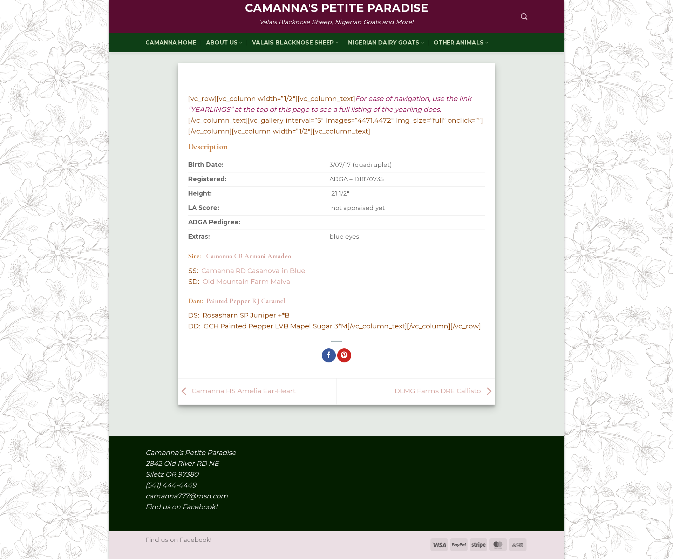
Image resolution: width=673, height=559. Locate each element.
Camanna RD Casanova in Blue (253, 270)
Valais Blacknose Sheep (293, 42)
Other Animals (459, 42)
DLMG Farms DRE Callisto (439, 391)
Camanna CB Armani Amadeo (248, 256)
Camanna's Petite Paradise (336, 8)
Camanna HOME (171, 42)
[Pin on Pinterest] (344, 355)
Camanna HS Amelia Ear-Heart (242, 391)
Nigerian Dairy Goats (383, 42)
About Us (222, 42)
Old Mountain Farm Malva (246, 281)
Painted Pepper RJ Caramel (245, 301)
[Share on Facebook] (329, 355)
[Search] (524, 16)
